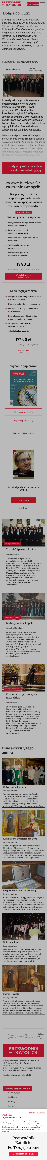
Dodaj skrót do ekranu (23, 1154)
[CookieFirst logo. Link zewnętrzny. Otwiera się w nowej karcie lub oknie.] (7, 1115)
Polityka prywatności (37, 1112)
